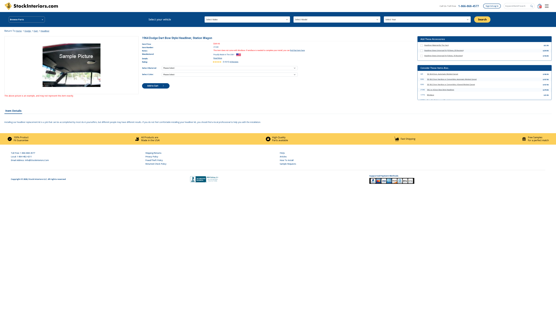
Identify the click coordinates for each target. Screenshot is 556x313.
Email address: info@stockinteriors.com (30, 160)
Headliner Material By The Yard (436, 45)
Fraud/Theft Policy (154, 160)
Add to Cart (153, 86)
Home (19, 31)
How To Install (286, 160)
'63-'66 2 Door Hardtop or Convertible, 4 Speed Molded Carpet (451, 84)
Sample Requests (288, 163)
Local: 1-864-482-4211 (21, 156)
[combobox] (27, 19)
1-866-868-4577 (468, 6)
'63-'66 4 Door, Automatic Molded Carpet (442, 74)
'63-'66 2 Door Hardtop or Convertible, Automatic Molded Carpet (452, 79)
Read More (217, 58)
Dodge (27, 31)
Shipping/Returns (153, 153)
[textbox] (27, 20)
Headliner (45, 31)
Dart (36, 31)
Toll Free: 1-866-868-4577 (23, 153)
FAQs (282, 153)
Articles (283, 156)
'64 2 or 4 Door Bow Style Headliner (440, 90)
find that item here (297, 50)
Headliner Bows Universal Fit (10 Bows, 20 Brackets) (444, 50)
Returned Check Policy (155, 163)
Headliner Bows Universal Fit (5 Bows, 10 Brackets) (443, 55)
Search (482, 19)
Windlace (430, 95)
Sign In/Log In (492, 6)
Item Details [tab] (13, 110)
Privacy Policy (151, 156)
